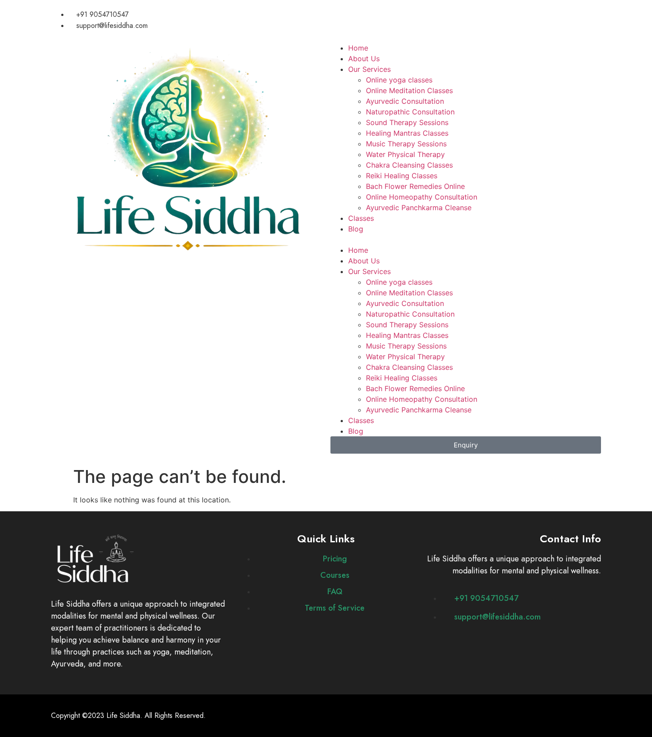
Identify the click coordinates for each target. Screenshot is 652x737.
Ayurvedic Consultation (405, 101)
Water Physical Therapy (405, 154)
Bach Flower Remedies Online (415, 186)
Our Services (369, 69)
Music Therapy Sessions (406, 143)
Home (358, 47)
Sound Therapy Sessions (407, 122)
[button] (465, 239)
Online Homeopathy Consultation (421, 196)
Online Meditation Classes (409, 90)
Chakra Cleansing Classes (409, 165)
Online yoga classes (399, 79)
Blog (355, 228)
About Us (364, 58)
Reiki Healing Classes (401, 175)
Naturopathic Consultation (410, 111)
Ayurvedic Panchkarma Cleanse (418, 207)
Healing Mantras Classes (407, 133)
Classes (361, 218)
